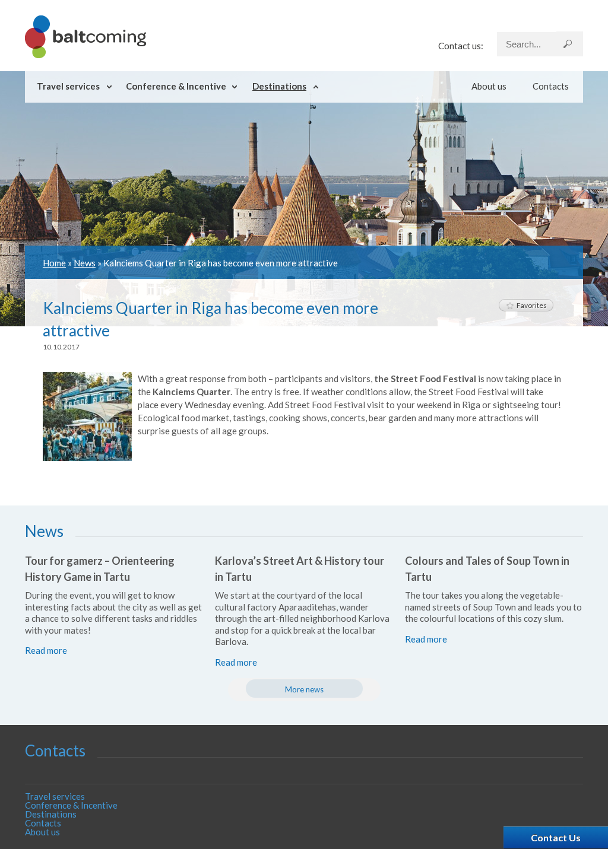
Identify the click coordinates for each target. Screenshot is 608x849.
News (85, 262)
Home (54, 262)
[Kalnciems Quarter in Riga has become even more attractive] (87, 457)
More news (304, 689)
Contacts (551, 86)
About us (488, 86)
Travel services (68, 86)
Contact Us (556, 837)
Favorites (532, 305)
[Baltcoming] (85, 54)
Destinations (279, 86)
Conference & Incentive (176, 86)
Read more (46, 650)
